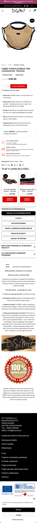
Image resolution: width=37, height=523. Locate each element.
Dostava (4, 477)
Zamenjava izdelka (9, 440)
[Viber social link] (23, 165)
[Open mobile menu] (2, 11)
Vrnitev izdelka (7, 444)
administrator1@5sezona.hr (14, 6)
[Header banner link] (18, 2)
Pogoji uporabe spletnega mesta (14, 469)
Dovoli (18, 510)
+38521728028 (12, 428)
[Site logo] (18, 11)
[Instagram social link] (27, 5)
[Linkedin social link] (14, 165)
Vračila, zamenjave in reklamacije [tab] (18, 228)
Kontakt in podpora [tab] (18, 239)
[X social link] (8, 165)
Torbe (10, 65)
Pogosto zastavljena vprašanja (14, 457)
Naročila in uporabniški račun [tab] (18, 213)
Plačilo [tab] (18, 218)
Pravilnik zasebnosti (17, 519)
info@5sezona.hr (14, 430)
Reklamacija (6, 448)
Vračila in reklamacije (9, 473)
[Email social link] (11, 165)
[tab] (7, 266)
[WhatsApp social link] (17, 165)
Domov (3, 65)
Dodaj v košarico (18, 86)
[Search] (30, 11)
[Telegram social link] (20, 165)
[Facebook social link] (25, 5)
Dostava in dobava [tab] (18, 223)
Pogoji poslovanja (8, 465)
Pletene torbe (7, 75)
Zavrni (18, 515)
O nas (3, 453)
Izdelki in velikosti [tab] (18, 233)
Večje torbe (19, 75)
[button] (34, 499)
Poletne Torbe (19, 65)
